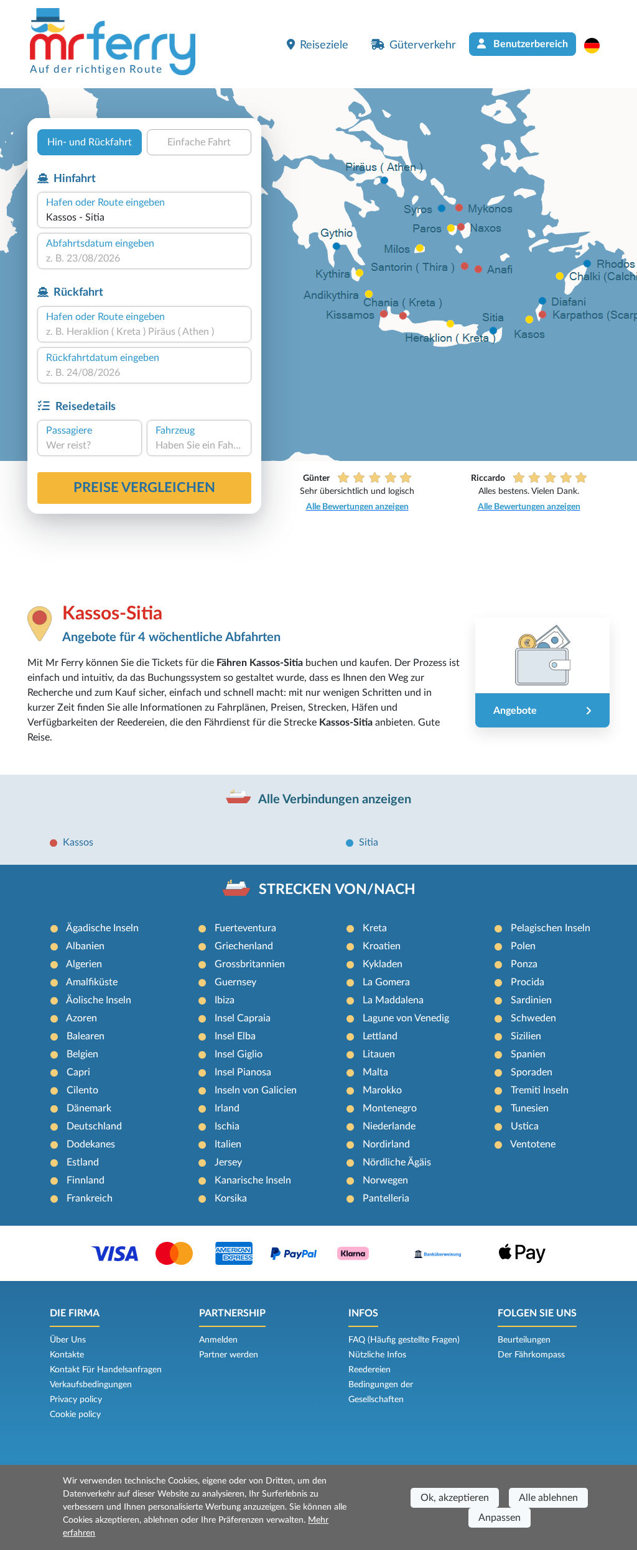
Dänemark (89, 1108)
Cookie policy (75, 1414)
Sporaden (531, 1072)
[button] (598, 45)
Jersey (228, 1162)
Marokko (382, 1090)
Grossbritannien (250, 964)
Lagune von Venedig (406, 1018)
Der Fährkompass (531, 1355)
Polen (523, 946)
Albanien (85, 946)
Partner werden (228, 1355)
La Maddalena (393, 1000)
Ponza (524, 964)
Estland (83, 1162)
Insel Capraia (243, 1018)
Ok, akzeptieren (455, 1498)
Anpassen (499, 1518)
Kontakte (67, 1355)
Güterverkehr (422, 45)
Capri (78, 1072)
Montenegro (390, 1108)
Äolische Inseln (98, 1000)
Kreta (375, 928)
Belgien (82, 1054)
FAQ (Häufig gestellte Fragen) (404, 1340)
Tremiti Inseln (540, 1090)
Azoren (81, 1018)
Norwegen (385, 1180)
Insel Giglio (239, 1054)
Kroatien (382, 946)
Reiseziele (324, 45)
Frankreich (90, 1198)
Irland (227, 1108)
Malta (375, 1072)
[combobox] (144, 217)
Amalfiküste (92, 982)
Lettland (380, 1036)
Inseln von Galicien (256, 1090)
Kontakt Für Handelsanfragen (106, 1369)
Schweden (533, 1018)
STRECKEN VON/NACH (337, 889)
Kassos (78, 842)
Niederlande (389, 1126)
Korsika (231, 1198)
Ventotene (533, 1144)
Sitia (368, 842)
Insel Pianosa (243, 1072)
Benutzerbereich (529, 44)
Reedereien (369, 1369)
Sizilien (526, 1036)
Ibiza (225, 1000)
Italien (228, 1144)
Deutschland (94, 1126)
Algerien (84, 964)
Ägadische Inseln (102, 928)
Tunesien (530, 1108)
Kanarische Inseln (253, 1180)
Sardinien (531, 1000)
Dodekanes (91, 1144)
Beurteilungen (524, 1340)
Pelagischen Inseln (550, 928)
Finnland (86, 1180)
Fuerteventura (245, 928)
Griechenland (244, 946)
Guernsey (235, 982)
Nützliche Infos (377, 1355)
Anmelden (218, 1340)
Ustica (525, 1126)
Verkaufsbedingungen (91, 1384)
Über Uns (68, 1340)
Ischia (227, 1126)
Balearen (86, 1036)
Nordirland (386, 1144)
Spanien (528, 1054)
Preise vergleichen (144, 488)
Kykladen (382, 964)
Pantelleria (386, 1198)
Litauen (379, 1054)
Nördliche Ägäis (397, 1162)
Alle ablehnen (548, 1498)
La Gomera (386, 982)
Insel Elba (235, 1036)
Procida (527, 982)
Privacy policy (76, 1399)
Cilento (82, 1090)
